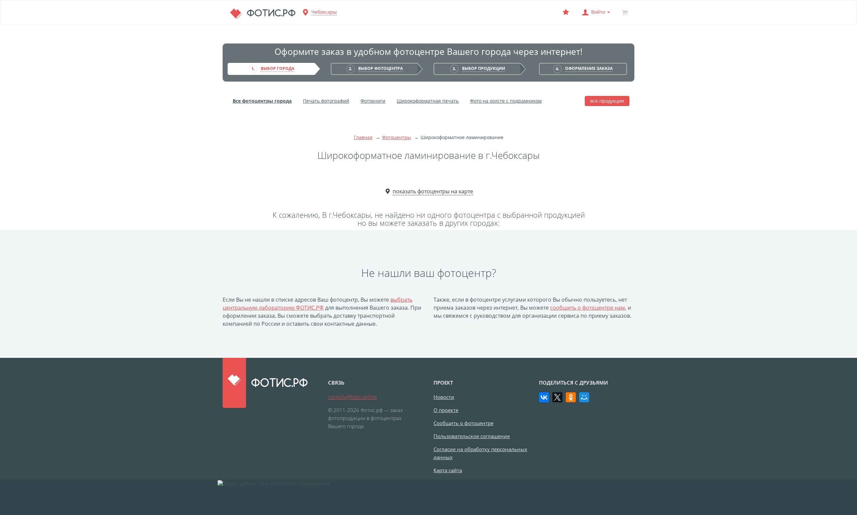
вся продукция (607, 101)
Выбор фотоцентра (380, 68)
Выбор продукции (483, 68)
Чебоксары (324, 12)
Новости (444, 397)
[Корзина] (624, 12)
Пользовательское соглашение (472, 436)
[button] (595, 12)
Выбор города (277, 68)
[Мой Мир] (584, 397)
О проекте (446, 410)
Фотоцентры (396, 137)
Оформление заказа (589, 68)
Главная (363, 137)
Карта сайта (448, 470)
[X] (557, 397)
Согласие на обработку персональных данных (480, 453)
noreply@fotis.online (352, 397)
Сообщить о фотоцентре (463, 423)
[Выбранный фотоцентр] (565, 12)
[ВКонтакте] (544, 397)
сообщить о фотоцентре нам (587, 307)
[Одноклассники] (571, 397)
